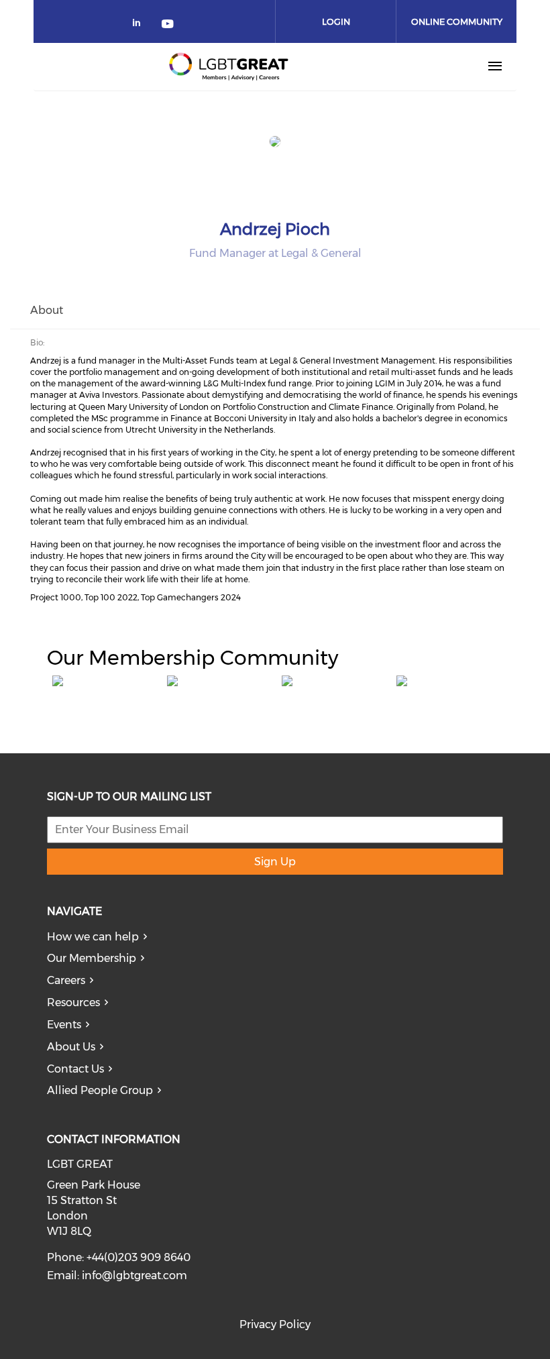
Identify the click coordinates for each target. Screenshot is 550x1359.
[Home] (229, 66)
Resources (73, 1002)
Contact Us (75, 1069)
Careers (66, 980)
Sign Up (275, 861)
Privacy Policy (275, 1324)
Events (64, 1024)
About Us (71, 1046)
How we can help (93, 936)
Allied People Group (100, 1090)
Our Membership (91, 958)
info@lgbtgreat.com (134, 1275)
